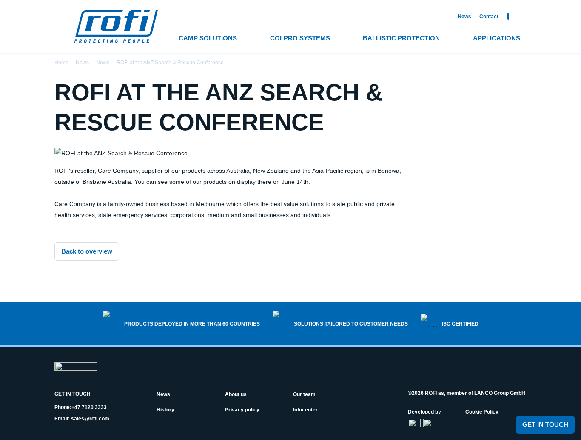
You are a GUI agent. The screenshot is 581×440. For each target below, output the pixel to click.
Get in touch (545, 424)
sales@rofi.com (90, 419)
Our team (304, 394)
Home (61, 63)
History (165, 410)
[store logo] (116, 26)
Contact (488, 17)
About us (236, 394)
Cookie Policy (481, 412)
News (464, 17)
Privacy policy (242, 410)
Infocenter (305, 410)
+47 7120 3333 (89, 407)
